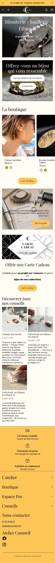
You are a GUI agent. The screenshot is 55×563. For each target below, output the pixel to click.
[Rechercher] (8, 10)
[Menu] (3, 10)
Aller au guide (41, 223)
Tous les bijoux (27, 181)
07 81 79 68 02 (8, 521)
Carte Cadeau (27, 288)
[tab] (27, 19)
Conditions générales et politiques (27, 556)
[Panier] (52, 10)
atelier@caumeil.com (11, 526)
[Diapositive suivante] (52, 3)
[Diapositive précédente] (3, 3)
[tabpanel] (27, 36)
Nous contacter (16, 515)
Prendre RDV (27, 86)
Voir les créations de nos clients (27, 78)
